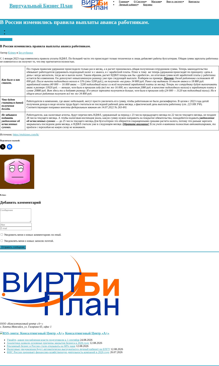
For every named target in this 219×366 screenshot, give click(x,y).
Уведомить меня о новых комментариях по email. (32, 234)
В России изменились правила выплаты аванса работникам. (42, 33)
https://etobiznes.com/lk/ (26, 134)
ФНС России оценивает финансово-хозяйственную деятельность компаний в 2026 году (58, 352)
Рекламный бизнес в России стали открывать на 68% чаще (41, 346)
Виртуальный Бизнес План (41, 5)
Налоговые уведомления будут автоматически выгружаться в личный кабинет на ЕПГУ (58, 349)
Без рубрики (26, 52)
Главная (11, 30)
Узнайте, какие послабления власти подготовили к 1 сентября (43, 339)
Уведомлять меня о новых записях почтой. (29, 240)
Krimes (12, 52)
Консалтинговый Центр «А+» (87, 333)
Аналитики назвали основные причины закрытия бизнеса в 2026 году (48, 343)
